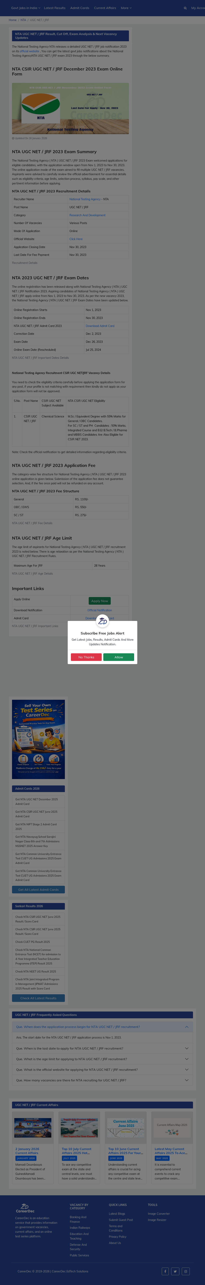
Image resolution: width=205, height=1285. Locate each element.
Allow (119, 657)
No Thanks (86, 657)
